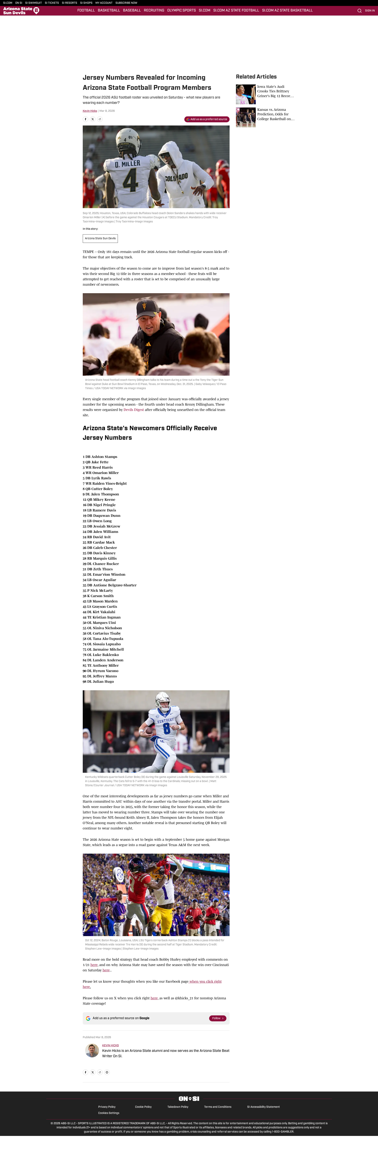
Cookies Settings (108, 1113)
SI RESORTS (69, 3)
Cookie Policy (143, 1107)
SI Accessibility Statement (263, 1107)
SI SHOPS (86, 3)
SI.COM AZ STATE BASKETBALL (287, 10)
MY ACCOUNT (104, 3)
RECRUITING (154, 10)
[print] (107, 1072)
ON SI (18, 3)
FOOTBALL (86, 10)
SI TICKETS (52, 3)
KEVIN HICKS (110, 1045)
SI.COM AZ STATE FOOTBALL (236, 10)
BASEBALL (132, 10)
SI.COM (7, 3)
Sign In (370, 10)
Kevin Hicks (90, 111)
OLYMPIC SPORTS (181, 10)
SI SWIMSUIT (33, 3)
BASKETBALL (109, 10)
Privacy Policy (106, 1107)
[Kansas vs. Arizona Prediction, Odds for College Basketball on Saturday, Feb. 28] (265, 117)
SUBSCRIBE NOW (126, 3)
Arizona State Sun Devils (100, 238)
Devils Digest (134, 410)
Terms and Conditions (217, 1107)
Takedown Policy (177, 1107)
